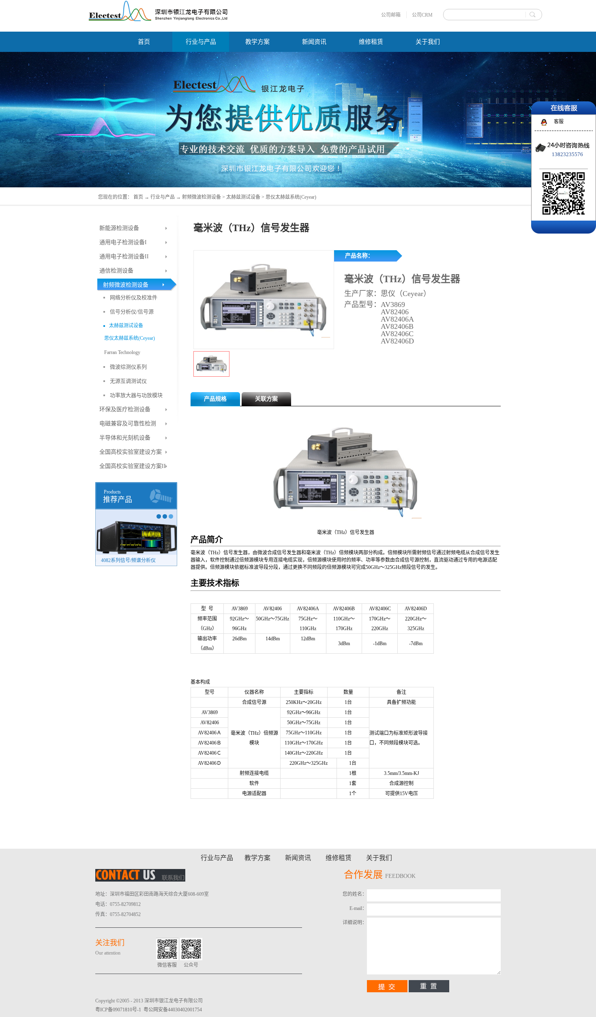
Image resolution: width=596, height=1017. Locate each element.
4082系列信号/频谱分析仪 (127, 560)
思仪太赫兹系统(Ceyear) (291, 197)
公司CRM (422, 15)
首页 (144, 42)
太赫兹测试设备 (243, 197)
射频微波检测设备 (201, 197)
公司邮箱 (391, 15)
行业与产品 (162, 197)
